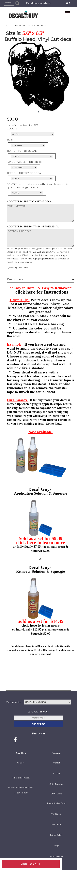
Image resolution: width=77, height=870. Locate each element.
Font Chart (56, 825)
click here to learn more (40, 542)
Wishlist (56, 763)
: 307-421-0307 (22, 793)
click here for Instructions (41, 292)
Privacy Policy (56, 835)
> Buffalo (40, 25)
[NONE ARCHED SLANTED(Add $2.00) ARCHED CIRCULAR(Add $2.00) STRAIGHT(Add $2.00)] (32, 156)
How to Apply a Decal (56, 803)
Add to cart (30, 864)
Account (56, 774)
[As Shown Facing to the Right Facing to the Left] (24, 167)
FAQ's (56, 846)
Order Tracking (56, 784)
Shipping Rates (56, 856)
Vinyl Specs (56, 814)
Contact (20, 763)
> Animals (29, 25)
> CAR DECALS (15, 25)
